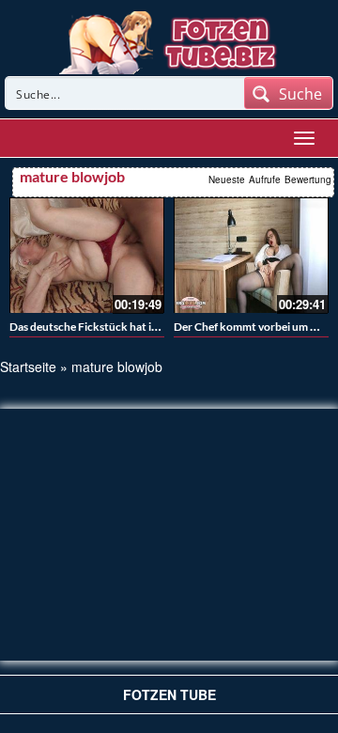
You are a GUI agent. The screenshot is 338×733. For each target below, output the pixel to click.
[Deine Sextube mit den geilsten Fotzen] (169, 40)
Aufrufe (265, 179)
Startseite (28, 366)
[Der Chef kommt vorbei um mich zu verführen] (251, 255)
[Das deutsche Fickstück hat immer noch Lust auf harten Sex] (86, 255)
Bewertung (307, 179)
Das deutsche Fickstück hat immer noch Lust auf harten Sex (156, 327)
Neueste (226, 179)
